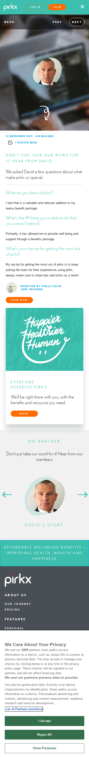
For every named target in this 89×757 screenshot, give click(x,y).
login (35, 7)
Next (77, 22)
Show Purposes (44, 748)
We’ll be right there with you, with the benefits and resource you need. (42, 399)
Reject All (44, 734)
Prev (57, 22)
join (57, 7)
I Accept (44, 721)
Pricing (12, 609)
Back (9, 22)
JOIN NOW (19, 300)
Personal (14, 628)
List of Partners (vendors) (24, 709)
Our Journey (18, 603)
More (24, 413)
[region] (44, 693)
